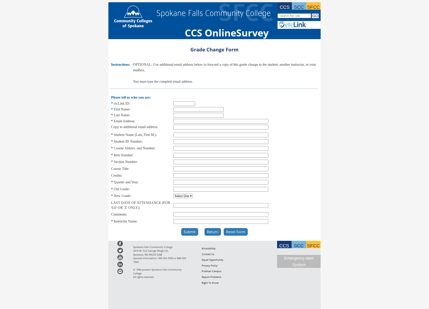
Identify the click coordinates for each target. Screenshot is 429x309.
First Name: (122, 109)
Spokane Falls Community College (213, 12)
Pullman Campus (211, 271)
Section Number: (126, 162)
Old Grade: (122, 189)
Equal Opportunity (212, 259)
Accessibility (209, 248)
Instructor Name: (125, 221)
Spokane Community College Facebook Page (120, 243)
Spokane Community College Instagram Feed (120, 271)
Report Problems (211, 277)
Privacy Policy (210, 265)
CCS (285, 6)
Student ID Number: (128, 141)
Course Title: (120, 169)
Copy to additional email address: (134, 127)
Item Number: (123, 155)
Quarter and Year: (126, 182)
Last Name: (122, 115)
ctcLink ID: (122, 103)
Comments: (119, 214)
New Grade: (122, 196)
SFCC (313, 6)
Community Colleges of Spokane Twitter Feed (120, 250)
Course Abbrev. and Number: (134, 148)
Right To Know (210, 282)
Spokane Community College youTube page (120, 257)
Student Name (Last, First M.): (135, 135)
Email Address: (124, 121)
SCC (299, 6)
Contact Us (208, 254)
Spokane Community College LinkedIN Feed (120, 264)
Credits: (116, 175)
